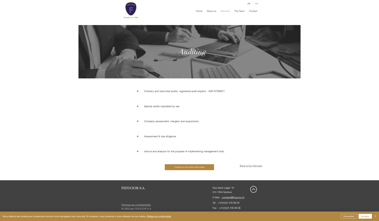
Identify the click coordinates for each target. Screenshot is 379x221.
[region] (189, 51)
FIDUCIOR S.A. (133, 188)
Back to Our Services (251, 165)
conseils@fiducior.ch (233, 197)
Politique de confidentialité (159, 216)
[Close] (375, 216)
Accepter (365, 216)
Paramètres (348, 216)
